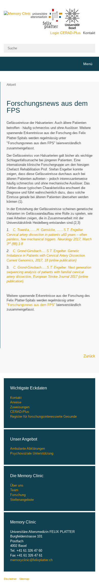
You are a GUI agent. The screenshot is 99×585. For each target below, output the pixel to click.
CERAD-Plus (19, 412)
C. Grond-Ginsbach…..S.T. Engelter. (40, 251)
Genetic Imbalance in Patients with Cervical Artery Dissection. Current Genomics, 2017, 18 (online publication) (46, 255)
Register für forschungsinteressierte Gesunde (43, 416)
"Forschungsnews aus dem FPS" (31, 305)
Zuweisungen (19, 407)
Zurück (89, 356)
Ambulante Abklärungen (27, 448)
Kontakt (89, 33)
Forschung (18, 495)
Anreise (15, 402)
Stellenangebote (22, 500)
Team (14, 490)
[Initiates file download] (12, 268)
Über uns (16, 485)
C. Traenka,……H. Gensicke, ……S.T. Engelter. (48, 230)
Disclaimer (10, 578)
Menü (87, 64)
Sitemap (24, 578)
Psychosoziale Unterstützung (31, 453)
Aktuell (11, 84)
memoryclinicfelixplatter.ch (31, 560)
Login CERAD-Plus (65, 33)
